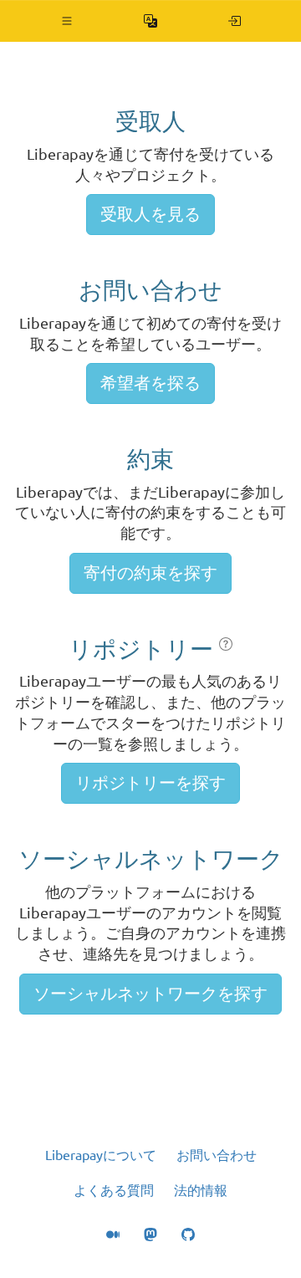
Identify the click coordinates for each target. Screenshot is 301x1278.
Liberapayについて (100, 1155)
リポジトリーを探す (150, 782)
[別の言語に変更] (151, 21)
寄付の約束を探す (150, 572)
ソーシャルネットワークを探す (150, 993)
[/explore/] (234, 21)
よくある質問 (114, 1190)
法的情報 (200, 1190)
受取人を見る (150, 213)
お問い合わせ (216, 1155)
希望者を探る (150, 382)
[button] (67, 21)
